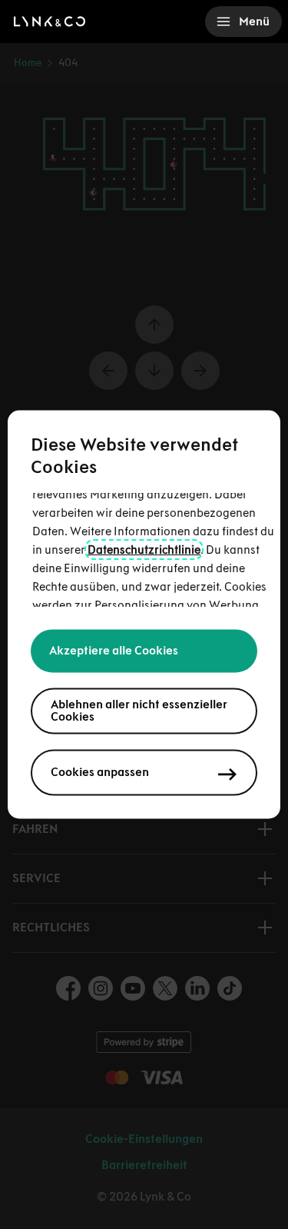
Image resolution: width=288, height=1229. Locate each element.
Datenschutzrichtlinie (144, 550)
